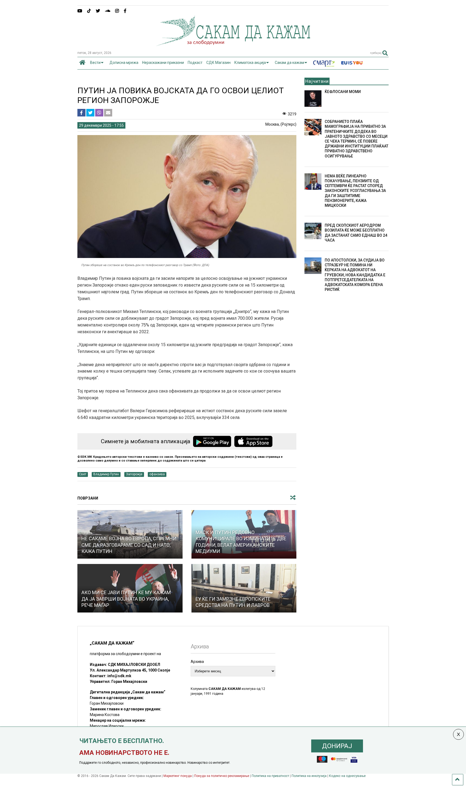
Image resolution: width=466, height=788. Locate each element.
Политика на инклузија (309, 776)
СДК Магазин (218, 62)
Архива (197, 661)
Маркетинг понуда (178, 776)
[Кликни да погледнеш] (244, 588)
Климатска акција (250, 62)
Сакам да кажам (289, 62)
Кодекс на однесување (347, 776)
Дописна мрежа (123, 62)
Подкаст (195, 62)
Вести (95, 62)
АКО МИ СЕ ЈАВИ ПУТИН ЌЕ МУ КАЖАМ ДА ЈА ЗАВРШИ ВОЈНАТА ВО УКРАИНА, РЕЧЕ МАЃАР (126, 599)
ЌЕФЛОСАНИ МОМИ (343, 92)
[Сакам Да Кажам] (233, 44)
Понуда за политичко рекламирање (221, 776)
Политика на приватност (270, 776)
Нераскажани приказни (163, 62)
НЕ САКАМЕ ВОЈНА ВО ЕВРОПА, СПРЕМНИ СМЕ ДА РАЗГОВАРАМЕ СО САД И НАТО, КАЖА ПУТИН (128, 545)
